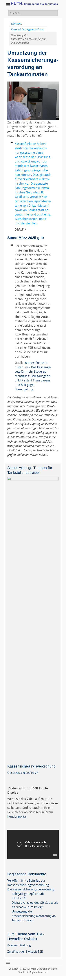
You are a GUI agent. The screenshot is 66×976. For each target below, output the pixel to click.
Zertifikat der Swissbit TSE (25, 952)
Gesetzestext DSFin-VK (22, 773)
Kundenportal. (17, 816)
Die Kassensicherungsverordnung (30, 889)
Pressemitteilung (19, 945)
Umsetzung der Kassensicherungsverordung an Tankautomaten (34, 915)
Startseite (16, 23)
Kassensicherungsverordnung (27, 29)
